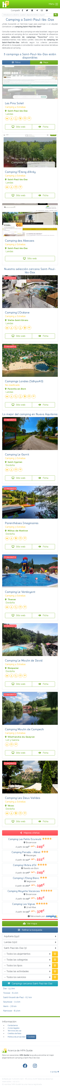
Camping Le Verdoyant (20, 592)
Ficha (45, 126)
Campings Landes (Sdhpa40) (24, 381)
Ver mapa (32, 923)
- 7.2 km (11, 1002)
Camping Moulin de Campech (24, 729)
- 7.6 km (9, 1006)
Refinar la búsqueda (31, 930)
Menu (52, 4)
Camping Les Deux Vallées (22, 798)
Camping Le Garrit (17, 454)
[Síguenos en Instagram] (35, 1066)
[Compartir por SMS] (47, 10)
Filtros (18, 62)
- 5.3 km (9, 988)
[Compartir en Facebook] (22, 10)
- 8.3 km (11, 1010)
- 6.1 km (10, 993)
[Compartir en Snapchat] (32, 10)
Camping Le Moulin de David (24, 660)
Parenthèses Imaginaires (22, 523)
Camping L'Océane (17, 312)
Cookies (31, 1037)
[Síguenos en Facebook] (25, 1065)
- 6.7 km (17, 997)
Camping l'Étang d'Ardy (20, 172)
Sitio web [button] (20, 126)
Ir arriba (53, 1072)
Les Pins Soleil (14, 103)
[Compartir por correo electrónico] (42, 10)
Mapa (45, 62)
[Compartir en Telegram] (37, 10)
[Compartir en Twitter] (27, 10)
